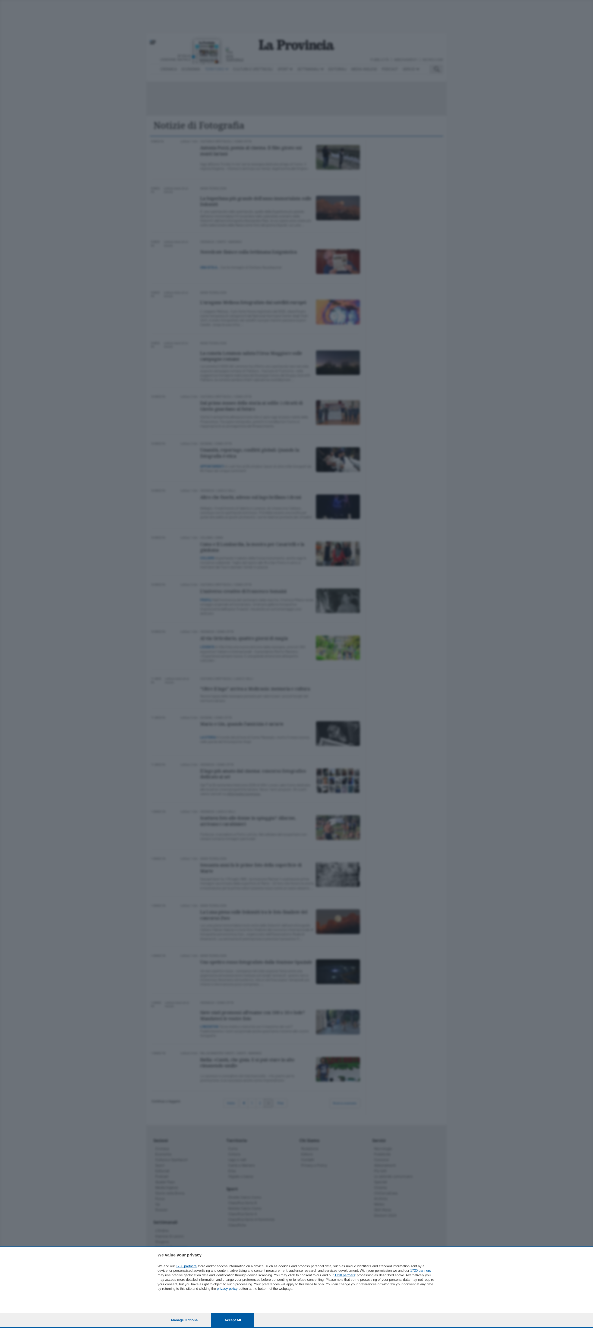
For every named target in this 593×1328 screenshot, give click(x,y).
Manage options (184, 1320)
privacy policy (227, 1288)
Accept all (232, 1320)
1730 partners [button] (186, 1266)
